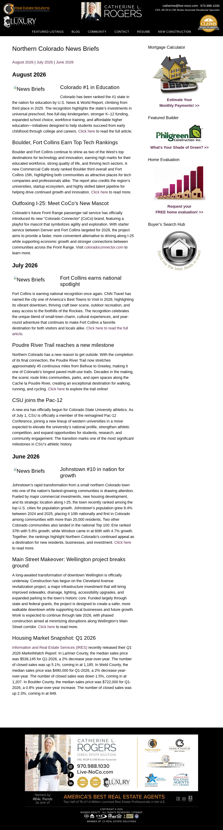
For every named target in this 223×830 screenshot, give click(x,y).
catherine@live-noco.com (180, 5)
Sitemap (137, 812)
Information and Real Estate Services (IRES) (49, 647)
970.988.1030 (210, 5)
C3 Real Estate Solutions (119, 821)
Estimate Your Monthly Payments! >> (179, 103)
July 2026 (45, 62)
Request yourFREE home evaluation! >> (179, 209)
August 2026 (22, 62)
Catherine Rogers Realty (111, 11)
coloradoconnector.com (103, 247)
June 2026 (65, 62)
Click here (86, 131)
